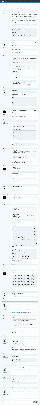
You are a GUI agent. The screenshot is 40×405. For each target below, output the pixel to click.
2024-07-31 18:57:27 (14, 148)
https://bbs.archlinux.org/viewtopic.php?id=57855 (23, 343)
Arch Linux (4, 1)
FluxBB (37, 402)
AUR (34, 1)
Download (37, 1)
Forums (23, 1)
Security (31, 1)
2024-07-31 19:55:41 (14, 270)
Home (16, 1)
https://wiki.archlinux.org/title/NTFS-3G (22, 346)
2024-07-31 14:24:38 (14, 55)
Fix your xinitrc (29, 312)
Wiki (25, 1)
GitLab (28, 1)
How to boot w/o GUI (18, 312)
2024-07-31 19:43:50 (14, 194)
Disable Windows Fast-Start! (24, 312)
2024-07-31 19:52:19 (14, 264)
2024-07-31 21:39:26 (14, 315)
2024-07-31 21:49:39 (14, 336)
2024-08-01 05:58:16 (14, 387)
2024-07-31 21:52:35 (14, 365)
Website (4, 116)
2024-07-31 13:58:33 (14, 40)
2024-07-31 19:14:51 (14, 165)
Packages (19, 1)
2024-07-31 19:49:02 (14, 204)
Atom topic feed (36, 401)
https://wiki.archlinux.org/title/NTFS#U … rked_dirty (21, 344)
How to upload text (14, 312)
